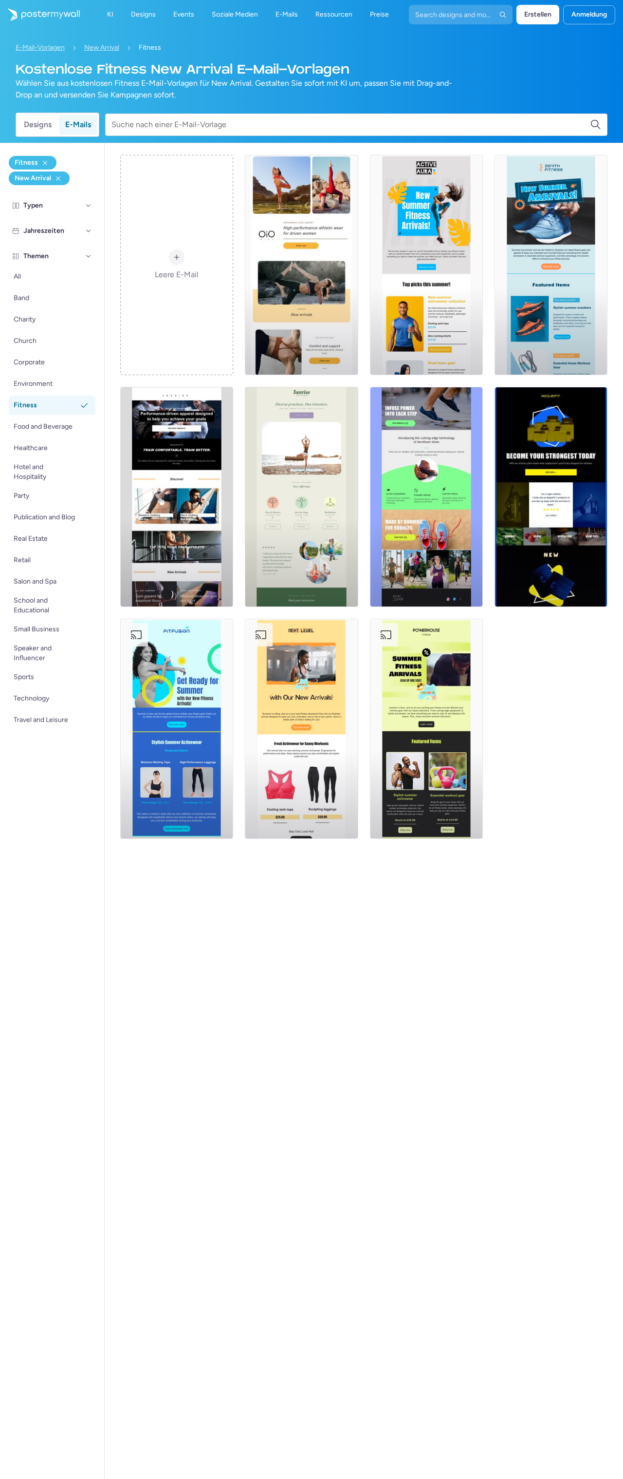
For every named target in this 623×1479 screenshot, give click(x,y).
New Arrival (101, 47)
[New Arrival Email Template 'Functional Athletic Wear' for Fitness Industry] (301, 265)
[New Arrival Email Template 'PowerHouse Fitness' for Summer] (426, 729)
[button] (88, 205)
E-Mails (78, 124)
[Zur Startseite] (40, 14)
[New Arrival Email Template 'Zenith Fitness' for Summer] (551, 265)
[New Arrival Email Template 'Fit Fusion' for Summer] (176, 729)
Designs (38, 124)
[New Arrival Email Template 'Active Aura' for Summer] (426, 265)
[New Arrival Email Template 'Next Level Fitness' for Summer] (301, 729)
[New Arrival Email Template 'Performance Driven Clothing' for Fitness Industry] (176, 497)
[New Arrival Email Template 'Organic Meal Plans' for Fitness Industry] (551, 497)
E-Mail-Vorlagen (40, 47)
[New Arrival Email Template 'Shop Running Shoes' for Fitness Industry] (426, 497)
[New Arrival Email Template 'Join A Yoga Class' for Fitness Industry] (301, 497)
